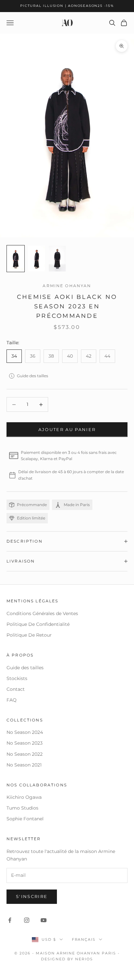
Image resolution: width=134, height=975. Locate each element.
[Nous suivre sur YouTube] (43, 920)
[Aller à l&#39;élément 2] (36, 258)
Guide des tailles (32, 375)
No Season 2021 (24, 765)
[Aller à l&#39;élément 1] (16, 258)
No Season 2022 (25, 754)
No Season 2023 (25, 743)
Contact (16, 689)
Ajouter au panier (67, 429)
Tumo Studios (22, 808)
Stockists (17, 678)
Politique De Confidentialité (38, 624)
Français (84, 939)
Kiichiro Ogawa (24, 797)
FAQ (12, 700)
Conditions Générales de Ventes (42, 613)
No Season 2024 (25, 732)
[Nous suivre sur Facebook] (10, 920)
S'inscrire (31, 896)
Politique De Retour (29, 635)
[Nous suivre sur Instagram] (26, 920)
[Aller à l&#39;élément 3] (57, 258)
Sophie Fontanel (25, 819)
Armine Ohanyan (67, 285)
